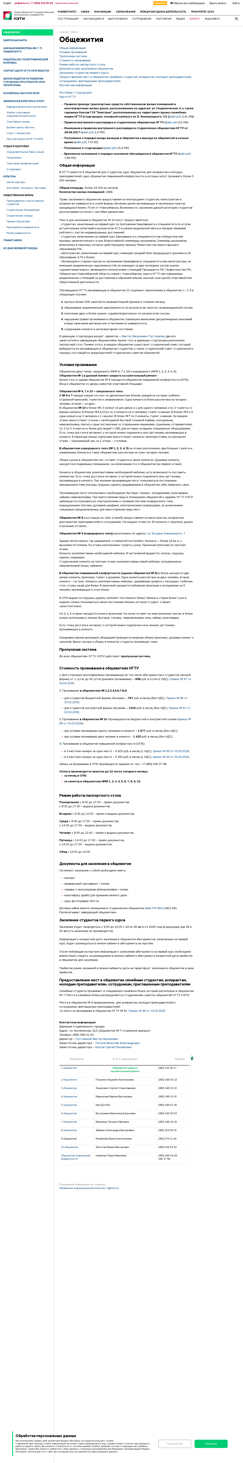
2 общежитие (69, 1079)
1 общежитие (69, 1067)
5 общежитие (69, 1104)
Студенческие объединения (23, 209)
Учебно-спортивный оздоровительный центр (21, 114)
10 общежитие (69, 1147)
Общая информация (72, 48)
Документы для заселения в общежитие (86, 69)
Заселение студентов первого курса (83, 73)
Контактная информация (75, 85)
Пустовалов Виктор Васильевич (97, 1039)
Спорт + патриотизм (18, 133)
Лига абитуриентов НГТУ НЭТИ (25, 139)
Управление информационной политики (82, 1188)
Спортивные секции (18, 121)
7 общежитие (69, 1121)
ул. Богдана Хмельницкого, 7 (166, 533)
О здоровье (14, 169)
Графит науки (12, 240)
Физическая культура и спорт (23, 101)
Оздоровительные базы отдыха (25, 151)
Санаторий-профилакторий (22, 163)
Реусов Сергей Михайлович (113, 1047)
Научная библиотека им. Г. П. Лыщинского (22, 50)
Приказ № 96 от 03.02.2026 (146, 1011)
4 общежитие (69, 1096)
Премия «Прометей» (18, 221)
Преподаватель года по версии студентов (25, 202)
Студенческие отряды (20, 215)
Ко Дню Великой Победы (20, 248)
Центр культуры (16, 182)
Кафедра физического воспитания (27, 106)
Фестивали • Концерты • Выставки (26, 187)
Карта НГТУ (67, 97)
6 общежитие (69, 1113)
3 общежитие (69, 1088)
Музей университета (19, 233)
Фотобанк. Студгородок (75, 93)
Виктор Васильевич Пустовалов (143, 336)
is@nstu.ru (113, 1188)
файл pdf (175, 117)
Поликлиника (14, 157)
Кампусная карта (15, 40)
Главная (63, 32)
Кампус (74, 32)
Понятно (211, 1443)
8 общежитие (69, 1130)
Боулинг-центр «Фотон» (21, 127)
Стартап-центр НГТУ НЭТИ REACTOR (26, 70)
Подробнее (175, 1443)
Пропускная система (73, 56)
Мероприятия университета (23, 227)
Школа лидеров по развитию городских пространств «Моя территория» (24, 82)
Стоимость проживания (75, 60)
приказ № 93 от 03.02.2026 (171, 751)
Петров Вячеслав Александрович (117, 1043)
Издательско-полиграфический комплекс (25, 61)
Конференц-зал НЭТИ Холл (21, 93)
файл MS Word (154, 908)
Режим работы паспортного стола (82, 64)
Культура (9, 176)
